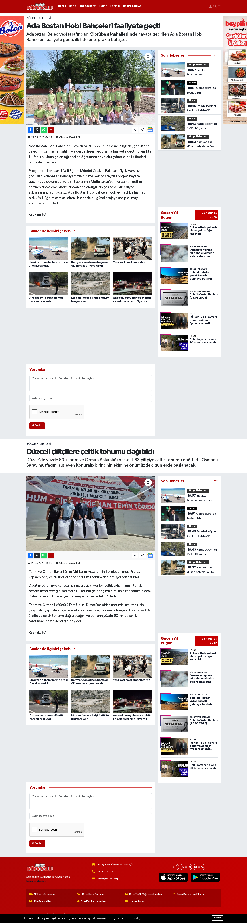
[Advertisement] (90, 336)
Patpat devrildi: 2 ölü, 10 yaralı (202, 126)
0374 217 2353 (106, 871)
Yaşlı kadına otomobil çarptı (131, 262)
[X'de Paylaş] (37, 130)
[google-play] (205, 877)
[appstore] (173, 877)
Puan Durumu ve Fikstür (190, 894)
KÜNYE (103, 6)
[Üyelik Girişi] (210, 6)
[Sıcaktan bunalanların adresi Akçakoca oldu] (48, 248)
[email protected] (36, 881)
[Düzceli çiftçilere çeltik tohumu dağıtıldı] (90, 513)
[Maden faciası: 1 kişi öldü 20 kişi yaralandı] (90, 283)
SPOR (72, 6)
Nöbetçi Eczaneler (45, 894)
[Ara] (214, 6)
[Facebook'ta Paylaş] (30, 130)
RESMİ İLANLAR (132, 6)
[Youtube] (196, 867)
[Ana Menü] (219, 6)
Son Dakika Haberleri (93, 901)
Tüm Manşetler (42, 901)
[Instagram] (189, 867)
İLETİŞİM (115, 6)
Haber (192, 83)
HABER (62, 6)
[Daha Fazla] (51, 130)
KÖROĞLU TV (87, 6)
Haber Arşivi (137, 901)
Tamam (217, 918)
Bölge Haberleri (38, 18)
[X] (183, 867)
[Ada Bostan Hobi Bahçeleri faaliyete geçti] (90, 87)
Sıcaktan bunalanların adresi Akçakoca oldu (199, 72)
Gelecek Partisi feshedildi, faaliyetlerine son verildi (201, 90)
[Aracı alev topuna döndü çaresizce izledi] (48, 283)
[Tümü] (216, 55)
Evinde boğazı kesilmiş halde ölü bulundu (201, 108)
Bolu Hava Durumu (93, 894)
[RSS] (202, 867)
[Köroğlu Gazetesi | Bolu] (40, 6)
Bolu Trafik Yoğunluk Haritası (145, 894)
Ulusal (192, 100)
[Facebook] (176, 867)
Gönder (37, 425)
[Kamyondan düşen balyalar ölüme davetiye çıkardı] (90, 248)
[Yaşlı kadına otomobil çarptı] (132, 248)
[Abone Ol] (150, 129)
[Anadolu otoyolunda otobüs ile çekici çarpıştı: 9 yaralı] (132, 283)
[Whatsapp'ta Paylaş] (44, 130)
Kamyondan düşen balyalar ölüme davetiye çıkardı (201, 144)
